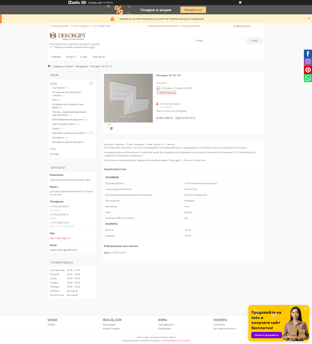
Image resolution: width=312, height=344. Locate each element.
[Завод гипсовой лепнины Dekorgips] (68, 36)
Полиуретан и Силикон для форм (67, 106)
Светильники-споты (63, 124)
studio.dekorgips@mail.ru (64, 249)
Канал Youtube (111, 328)
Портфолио (164, 328)
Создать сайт (95, 2)
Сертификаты (166, 324)
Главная (56, 56)
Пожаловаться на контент (176, 340)
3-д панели (58, 87)
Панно (56, 128)
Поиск (255, 40)
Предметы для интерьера (67, 142)
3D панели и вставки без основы (66, 94)
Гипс (54, 99)
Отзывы (54, 153)
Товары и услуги (63, 66)
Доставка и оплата (224, 328)
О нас (83, 56)
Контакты (99, 56)
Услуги (70, 56)
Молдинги (81, 66)
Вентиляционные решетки (67, 119)
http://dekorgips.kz (60, 238)
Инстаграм (109, 324)
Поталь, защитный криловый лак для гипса (69, 113)
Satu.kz (172, 337)
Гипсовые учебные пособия (68, 133)
